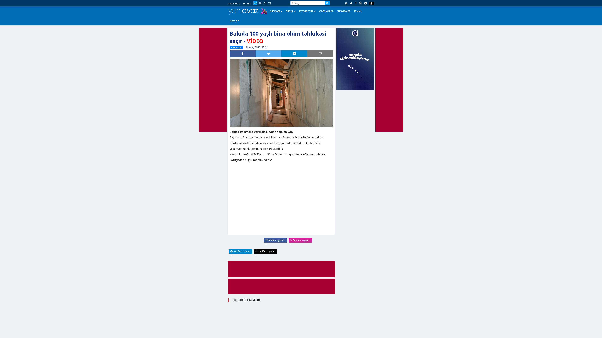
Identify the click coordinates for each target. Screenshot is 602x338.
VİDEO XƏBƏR (326, 11)
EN (265, 3)
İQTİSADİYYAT (306, 11)
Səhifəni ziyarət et (274, 242)
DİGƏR (233, 20)
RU (260, 3)
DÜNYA (289, 11)
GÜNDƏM (275, 11)
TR (269, 3)
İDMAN (358, 11)
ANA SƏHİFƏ (234, 3)
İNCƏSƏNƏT (343, 11)
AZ (255, 3)
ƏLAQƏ (246, 3)
